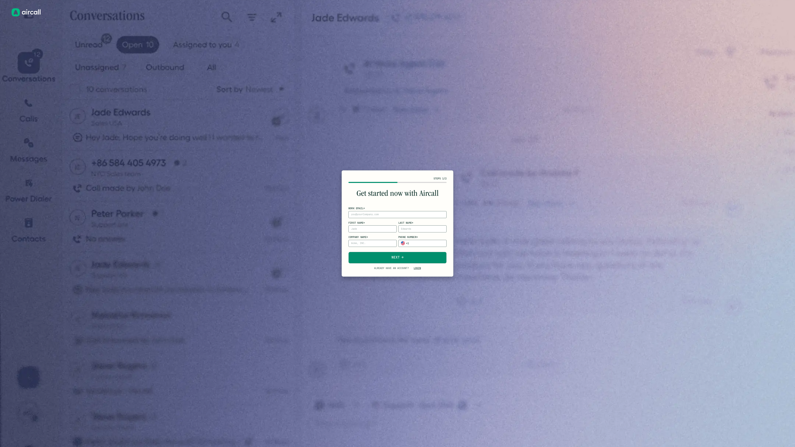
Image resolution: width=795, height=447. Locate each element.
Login (417, 268)
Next (395, 257)
